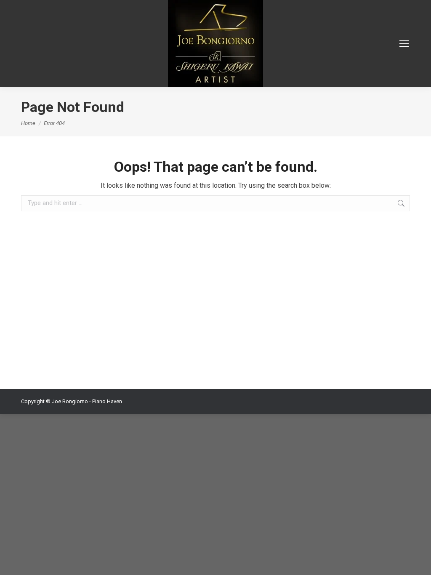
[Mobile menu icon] (404, 44)
